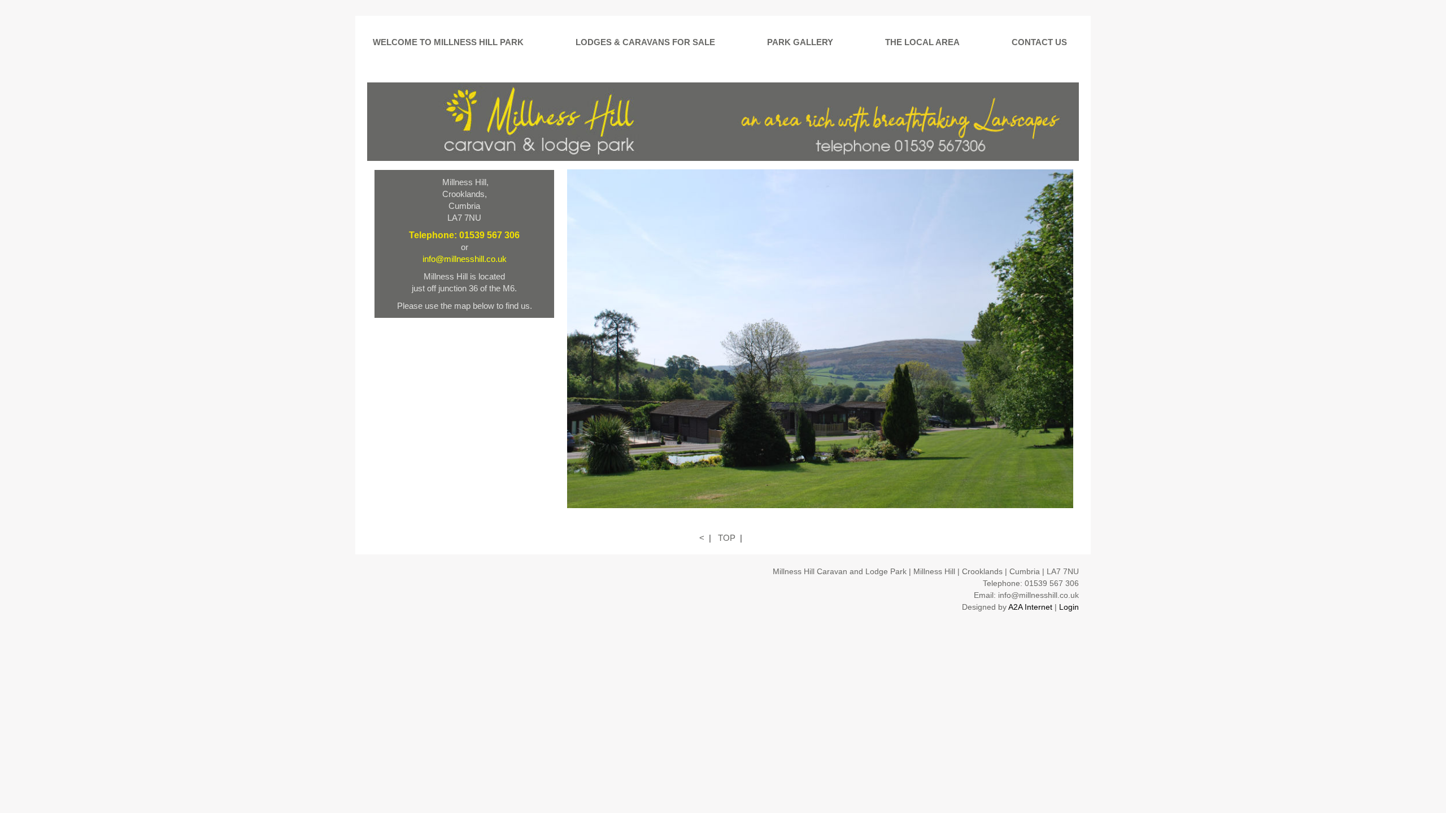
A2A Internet (1030, 606)
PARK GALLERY (800, 42)
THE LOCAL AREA (922, 42)
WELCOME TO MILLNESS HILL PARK (448, 42)
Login (1069, 606)
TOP (726, 538)
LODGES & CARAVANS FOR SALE (645, 42)
